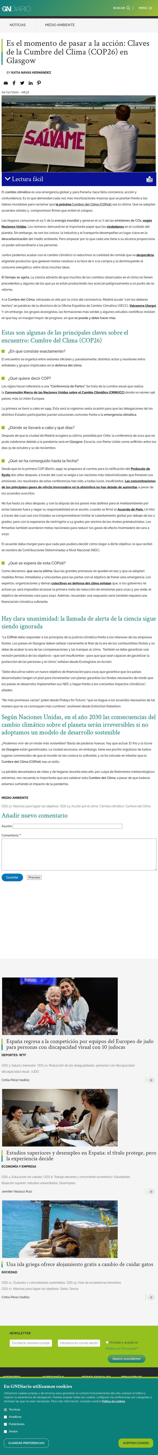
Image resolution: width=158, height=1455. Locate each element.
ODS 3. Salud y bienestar (19, 1065)
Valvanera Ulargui (142, 306)
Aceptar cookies (136, 1443)
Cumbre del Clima (138, 806)
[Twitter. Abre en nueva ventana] (22, 83)
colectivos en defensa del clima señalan (81, 583)
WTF (22, 1055)
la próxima (84, 204)
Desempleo (67, 1183)
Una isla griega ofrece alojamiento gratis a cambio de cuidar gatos (79, 1264)
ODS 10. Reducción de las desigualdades (66, 1065)
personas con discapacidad (115, 1065)
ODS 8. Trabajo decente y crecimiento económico (78, 1177)
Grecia (73, 1289)
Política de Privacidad (121, 1348)
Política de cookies (113, 1401)
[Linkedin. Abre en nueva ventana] (30, 83)
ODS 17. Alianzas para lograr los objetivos (30, 806)
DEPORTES (10, 1055)
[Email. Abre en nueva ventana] (6, 83)
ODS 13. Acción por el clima (79, 806)
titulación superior (14, 1183)
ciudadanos (115, 226)
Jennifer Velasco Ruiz (17, 1191)
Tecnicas (14, 1409)
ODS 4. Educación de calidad (22, 1177)
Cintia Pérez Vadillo (15, 1080)
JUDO (35, 1071)
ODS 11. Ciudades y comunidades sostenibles (33, 1282)
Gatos (64, 1289)
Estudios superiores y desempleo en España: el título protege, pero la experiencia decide (81, 1156)
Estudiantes (122, 1177)
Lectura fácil (26, 179)
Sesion (13, 1431)
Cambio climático (111, 806)
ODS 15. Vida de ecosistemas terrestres (93, 1282)
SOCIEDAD (9, 1272)
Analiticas (15, 1417)
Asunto (7, 826)
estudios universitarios (42, 1183)
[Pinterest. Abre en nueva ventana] (39, 83)
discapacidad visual (15, 1071)
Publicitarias (16, 1424)
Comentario (10, 835)
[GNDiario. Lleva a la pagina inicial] (16, 9)
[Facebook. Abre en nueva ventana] (14, 83)
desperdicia (145, 255)
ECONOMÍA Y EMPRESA (19, 1166)
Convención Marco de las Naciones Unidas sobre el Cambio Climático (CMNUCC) (64, 392)
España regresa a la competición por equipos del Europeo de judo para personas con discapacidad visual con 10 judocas (80, 1044)
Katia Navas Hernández (31, 72)
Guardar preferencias (26, 1443)
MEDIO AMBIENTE (60, 25)
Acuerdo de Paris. (131, 509)
